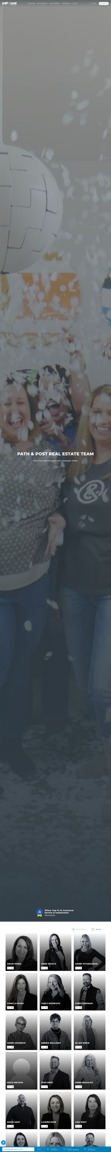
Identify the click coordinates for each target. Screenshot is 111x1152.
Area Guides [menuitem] (31, 3)
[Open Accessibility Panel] (3, 1142)
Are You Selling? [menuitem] (55, 3)
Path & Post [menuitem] (66, 3)
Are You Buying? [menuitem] (42, 3)
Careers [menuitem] (75, 3)
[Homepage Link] (9, 3)
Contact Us (104, 3)
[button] (53, 1149)
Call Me (8, 968)
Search (39, 1149)
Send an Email (12, 968)
